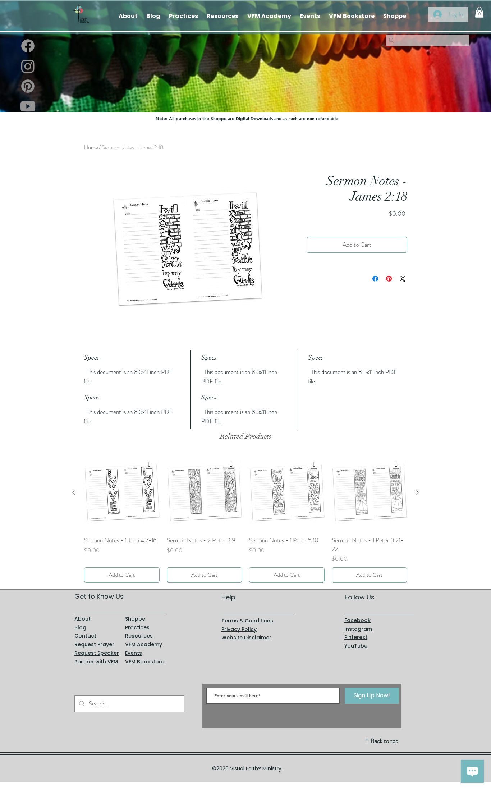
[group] (245, 519)
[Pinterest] (28, 86)
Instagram (358, 629)
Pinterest (355, 637)
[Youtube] (28, 106)
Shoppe (135, 618)
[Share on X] (402, 278)
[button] (479, 12)
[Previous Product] (73, 492)
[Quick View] (122, 492)
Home (91, 147)
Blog (80, 627)
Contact (85, 635)
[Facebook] (28, 46)
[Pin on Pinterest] (389, 278)
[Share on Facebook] (375, 278)
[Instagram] (28, 66)
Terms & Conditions (247, 620)
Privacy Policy (239, 629)
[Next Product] (417, 492)
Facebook (357, 620)
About (82, 618)
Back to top (384, 740)
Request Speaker (96, 653)
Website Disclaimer (246, 637)
